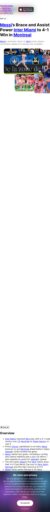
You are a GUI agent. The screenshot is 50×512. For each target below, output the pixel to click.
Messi (3, 41)
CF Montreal (23, 441)
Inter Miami (10, 439)
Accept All (25, 503)
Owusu (15, 446)
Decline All (25, 508)
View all (5, 427)
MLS (28, 41)
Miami (23, 462)
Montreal (25, 449)
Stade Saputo (39, 441)
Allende (8, 451)
